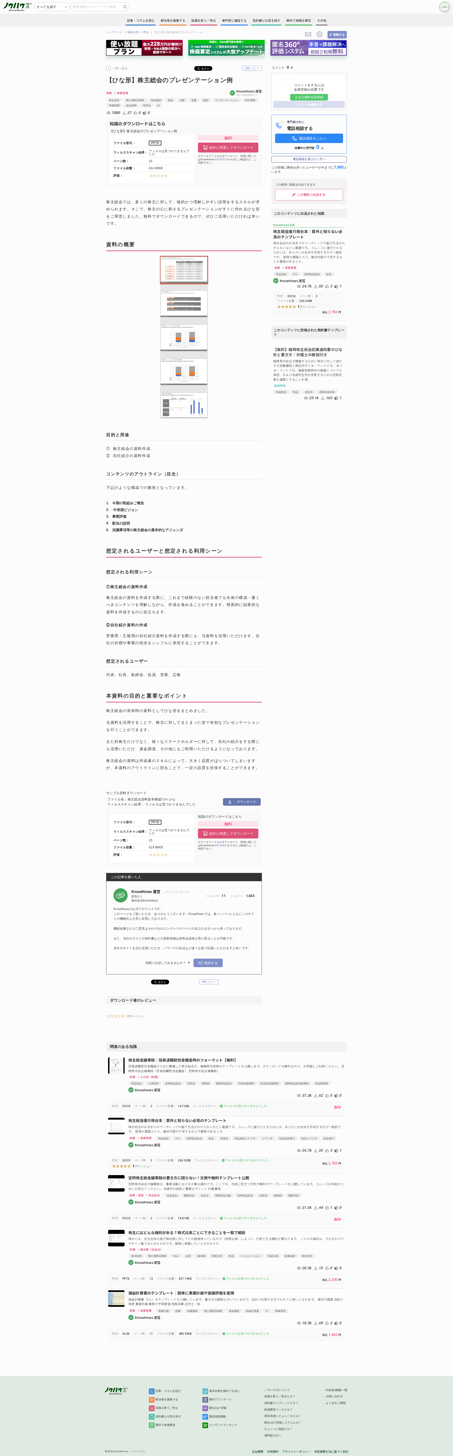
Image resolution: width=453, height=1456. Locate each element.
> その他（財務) (148, 1076)
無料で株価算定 (165, 1425)
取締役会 (189, 1195)
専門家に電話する (234, 20)
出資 (188, 1256)
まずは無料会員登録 (309, 97)
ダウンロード (246, 802)
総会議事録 (321, 1083)
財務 (132, 1076)
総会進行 (328, 1138)
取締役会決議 (223, 1195)
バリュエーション (250, 1256)
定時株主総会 (312, 274)
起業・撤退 (137, 1195)
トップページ (114, 32)
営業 (194, 100)
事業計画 (163, 1311)
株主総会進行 (287, 1138)
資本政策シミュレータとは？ (282, 1416)
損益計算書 (252, 1311)
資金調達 (156, 100)
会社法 (309, 392)
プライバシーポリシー (296, 1451)
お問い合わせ (334, 1396)
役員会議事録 (246, 1083)
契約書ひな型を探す (168, 1416)
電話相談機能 (217, 1416)
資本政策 (136, 1256)
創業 (177, 1311)
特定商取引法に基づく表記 (331, 1451)
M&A (176, 1256)
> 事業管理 (121, 93)
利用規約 (222, 159)
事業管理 (280, 1311)
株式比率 (307, 1256)
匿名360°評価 (217, 1408)
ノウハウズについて (277, 1390)
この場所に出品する (311, 194)
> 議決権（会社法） (150, 1249)
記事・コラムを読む (168, 1391)
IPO (295, 274)
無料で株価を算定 (298, 20)
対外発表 (250, 100)
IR (158, 105)
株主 (170, 100)
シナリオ (267, 1138)
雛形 (205, 100)
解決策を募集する (166, 1399)
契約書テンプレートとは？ (281, 1403)
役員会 (147, 105)
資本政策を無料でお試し (224, 1391)
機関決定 (293, 1195)
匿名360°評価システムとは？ (283, 1422)
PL (266, 1311)
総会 (328, 274)
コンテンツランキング (223, 1425)
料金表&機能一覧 (336, 1390)
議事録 (206, 1083)
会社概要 (257, 1451)
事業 (109, 93)
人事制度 (153, 1083)
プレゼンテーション (226, 100)
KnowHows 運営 (146, 892)
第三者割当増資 (135, 100)
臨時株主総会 (224, 1083)
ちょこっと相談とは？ (278, 1429)
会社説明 (131, 105)
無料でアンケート (220, 1399)
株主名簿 (273, 1256)
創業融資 (290, 1256)
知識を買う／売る (138, 32)
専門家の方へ (272, 1435)
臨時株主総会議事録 (297, 1083)
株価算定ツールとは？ (278, 1409)
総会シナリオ (309, 1138)
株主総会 (114, 100)
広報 (182, 100)
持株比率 (217, 1256)
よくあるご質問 (336, 1403)
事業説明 (114, 105)
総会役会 (280, 385)
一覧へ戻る (120, 68)
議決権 (201, 1256)
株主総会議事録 (269, 1083)
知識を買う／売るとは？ (279, 1396)
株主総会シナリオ (245, 1138)
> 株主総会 (153, 1195)
